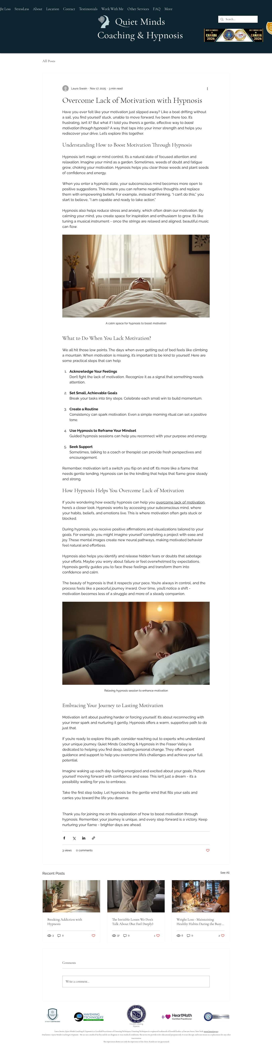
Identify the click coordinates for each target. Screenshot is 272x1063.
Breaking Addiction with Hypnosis (64, 921)
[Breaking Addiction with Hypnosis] (71, 896)
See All (225, 872)
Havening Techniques (122, 1031)
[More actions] (207, 88)
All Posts (48, 61)
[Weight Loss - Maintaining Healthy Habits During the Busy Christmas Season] (200, 896)
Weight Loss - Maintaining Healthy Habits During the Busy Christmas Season (199, 921)
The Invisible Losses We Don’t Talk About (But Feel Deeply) (132, 921)
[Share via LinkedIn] (84, 838)
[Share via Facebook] (64, 838)
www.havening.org (211, 1031)
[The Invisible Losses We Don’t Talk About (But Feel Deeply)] (136, 896)
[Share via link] (93, 838)
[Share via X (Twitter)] (74, 838)
